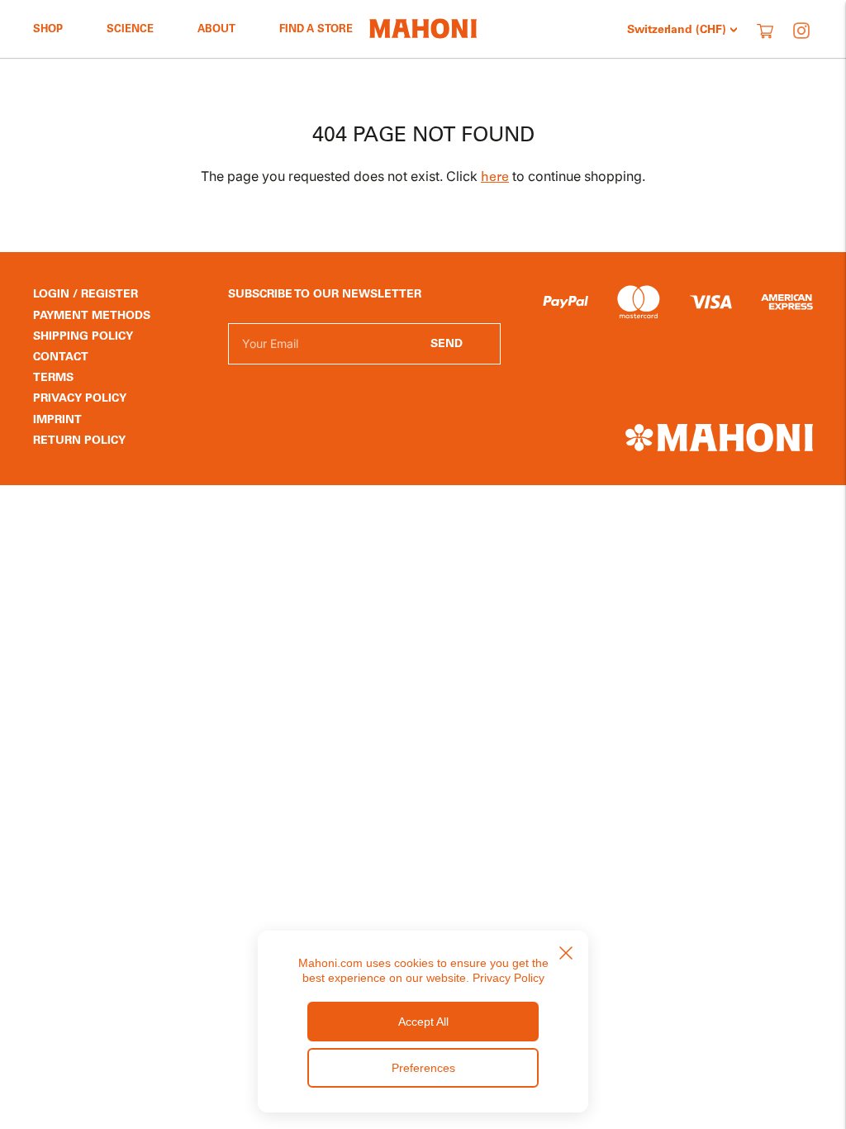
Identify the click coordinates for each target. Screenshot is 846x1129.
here (495, 177)
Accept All (423, 1021)
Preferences (423, 1067)
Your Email (269, 323)
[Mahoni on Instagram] (801, 30)
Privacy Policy (508, 977)
